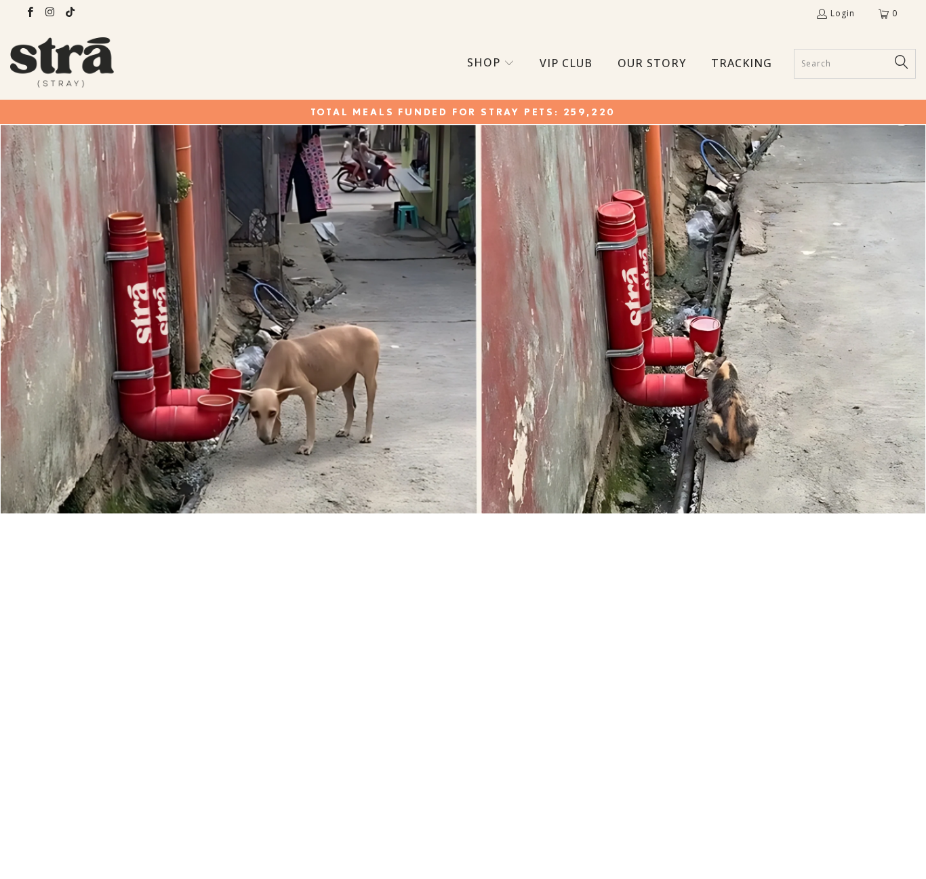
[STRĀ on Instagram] (49, 13)
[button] (491, 63)
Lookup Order (463, 796)
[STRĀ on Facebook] (29, 13)
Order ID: (292, 623)
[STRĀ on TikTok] (69, 13)
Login (842, 13)
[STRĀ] (62, 63)
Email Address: (305, 719)
